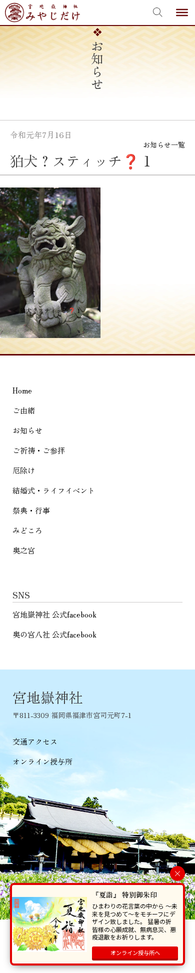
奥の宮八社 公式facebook (54, 634)
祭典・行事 (31, 510)
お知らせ (27, 430)
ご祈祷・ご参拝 (38, 450)
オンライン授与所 (42, 761)
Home (22, 390)
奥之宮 (23, 550)
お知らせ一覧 (164, 145)
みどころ (27, 530)
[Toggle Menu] (182, 12)
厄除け (23, 470)
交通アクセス (35, 741)
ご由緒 (23, 410)
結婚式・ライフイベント (53, 490)
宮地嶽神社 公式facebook (54, 614)
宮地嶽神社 (42, 12)
